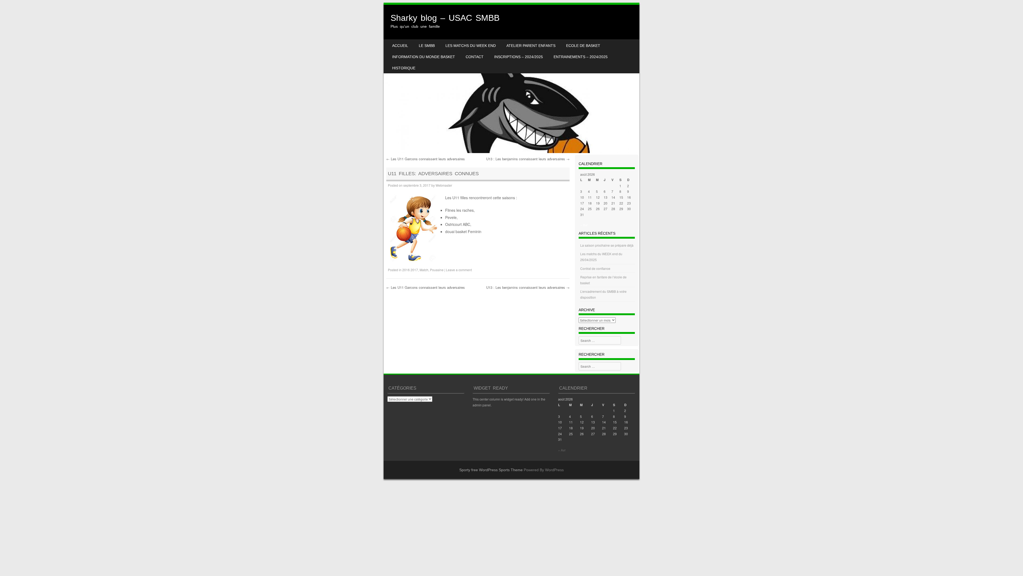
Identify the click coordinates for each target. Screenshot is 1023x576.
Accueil (400, 45)
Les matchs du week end (470, 45)
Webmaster (444, 185)
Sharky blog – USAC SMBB (445, 18)
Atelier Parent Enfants (530, 45)
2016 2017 (410, 269)
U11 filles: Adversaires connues (433, 173)
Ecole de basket (583, 45)
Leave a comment (459, 269)
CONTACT (475, 57)
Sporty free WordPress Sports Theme (491, 470)
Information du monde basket (423, 57)
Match (424, 269)
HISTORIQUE (403, 68)
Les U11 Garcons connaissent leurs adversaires (425, 158)
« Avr (584, 225)
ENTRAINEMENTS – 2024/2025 (581, 57)
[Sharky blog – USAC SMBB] (511, 79)
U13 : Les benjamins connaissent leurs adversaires (528, 158)
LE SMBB (427, 45)
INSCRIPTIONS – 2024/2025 (518, 57)
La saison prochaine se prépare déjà (607, 245)
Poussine (437, 269)
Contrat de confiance (595, 268)
